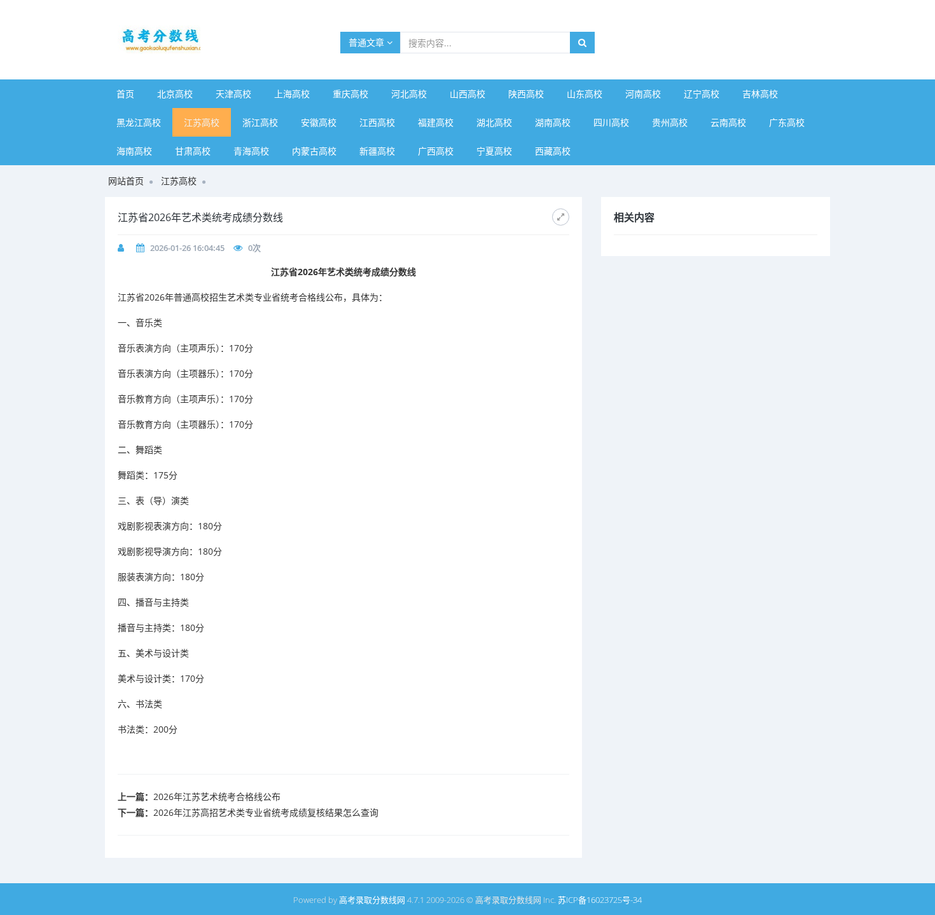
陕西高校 (526, 94)
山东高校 (584, 94)
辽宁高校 (701, 94)
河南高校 (643, 94)
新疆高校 (377, 151)
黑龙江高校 (138, 122)
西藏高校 (553, 151)
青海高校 (251, 151)
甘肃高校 (193, 151)
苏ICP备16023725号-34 (600, 899)
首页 (125, 94)
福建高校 (436, 122)
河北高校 (409, 94)
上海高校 (292, 94)
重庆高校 (350, 94)
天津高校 (233, 94)
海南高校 (134, 151)
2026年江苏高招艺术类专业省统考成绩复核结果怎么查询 (265, 812)
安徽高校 (318, 122)
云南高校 (728, 122)
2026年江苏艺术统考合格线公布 (216, 796)
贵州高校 (670, 122)
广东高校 (787, 122)
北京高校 (175, 94)
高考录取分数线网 (372, 899)
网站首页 (126, 181)
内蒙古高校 (314, 151)
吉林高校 (760, 94)
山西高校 (467, 94)
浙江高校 (260, 122)
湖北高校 (494, 122)
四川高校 (611, 122)
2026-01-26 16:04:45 (187, 248)
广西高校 (436, 151)
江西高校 (377, 122)
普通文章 (368, 42)
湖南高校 (553, 122)
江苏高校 (201, 122)
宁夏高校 (494, 151)
